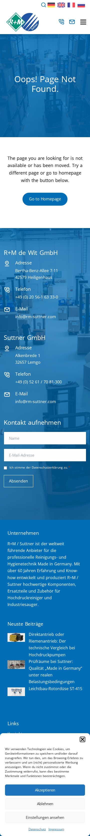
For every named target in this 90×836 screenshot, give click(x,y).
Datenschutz (37, 829)
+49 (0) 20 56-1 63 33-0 (36, 297)
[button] (82, 739)
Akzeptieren (45, 789)
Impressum (56, 829)
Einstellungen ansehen (45, 817)
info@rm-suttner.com (35, 316)
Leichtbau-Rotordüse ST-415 (55, 688)
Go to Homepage (45, 199)
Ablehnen (45, 803)
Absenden (18, 481)
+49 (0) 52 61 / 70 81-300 (38, 382)
